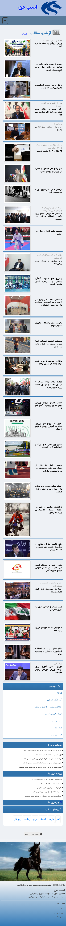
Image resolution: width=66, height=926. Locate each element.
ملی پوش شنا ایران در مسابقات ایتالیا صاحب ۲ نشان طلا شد (42, 763)
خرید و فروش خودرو (53, 713)
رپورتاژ (17, 819)
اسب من (27, 7)
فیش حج (58, 728)
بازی (51, 819)
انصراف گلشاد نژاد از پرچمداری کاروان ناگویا (47, 791)
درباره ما (61, 908)
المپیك (43, 819)
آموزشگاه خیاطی (54, 700)
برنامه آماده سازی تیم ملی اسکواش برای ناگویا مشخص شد (43, 758)
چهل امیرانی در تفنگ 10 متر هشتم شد (49, 754)
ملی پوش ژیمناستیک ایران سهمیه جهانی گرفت (46, 779)
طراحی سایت (56, 720)
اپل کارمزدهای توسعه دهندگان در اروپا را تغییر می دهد (43, 796)
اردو (35, 819)
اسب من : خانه (32, 834)
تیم (58, 819)
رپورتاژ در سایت (58, 912)
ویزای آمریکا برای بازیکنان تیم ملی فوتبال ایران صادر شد (43, 750)
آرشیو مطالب (41, 33)
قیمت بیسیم (56, 734)
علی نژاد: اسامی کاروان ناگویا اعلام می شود (48, 787)
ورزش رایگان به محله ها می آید (51, 783)
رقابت (27, 819)
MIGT (59, 693)
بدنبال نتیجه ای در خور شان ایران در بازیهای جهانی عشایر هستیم (40, 767)
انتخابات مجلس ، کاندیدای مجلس (48, 707)
